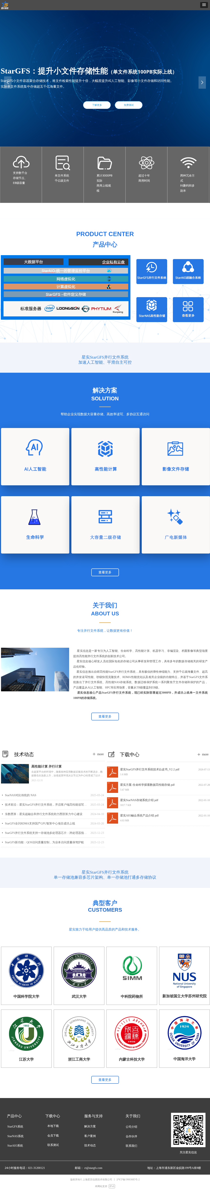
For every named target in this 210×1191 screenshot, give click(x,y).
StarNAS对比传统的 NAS (20, 795)
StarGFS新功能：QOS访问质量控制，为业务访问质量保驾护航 (44, 842)
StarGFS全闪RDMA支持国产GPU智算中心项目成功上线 (40, 823)
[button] (204, 5)
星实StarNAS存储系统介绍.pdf (139, 800)
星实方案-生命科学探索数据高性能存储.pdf (147, 784)
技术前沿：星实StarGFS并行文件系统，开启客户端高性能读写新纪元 (46, 804)
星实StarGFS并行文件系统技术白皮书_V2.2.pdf (149, 769)
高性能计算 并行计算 (46, 766)
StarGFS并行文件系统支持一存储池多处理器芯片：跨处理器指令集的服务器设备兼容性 (46, 832)
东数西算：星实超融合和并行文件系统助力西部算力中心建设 (43, 814)
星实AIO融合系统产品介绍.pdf (139, 815)
